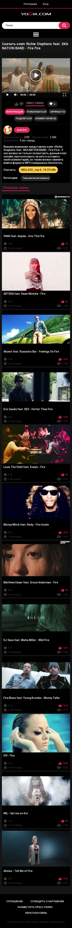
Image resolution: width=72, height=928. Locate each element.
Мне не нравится (21, 104)
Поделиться (24, 118)
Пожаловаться (36, 111)
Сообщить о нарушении (47, 901)
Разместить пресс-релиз (35, 907)
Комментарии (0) (45, 118)
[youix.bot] (7, 129)
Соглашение (14, 901)
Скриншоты (57, 111)
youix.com (24, 922)
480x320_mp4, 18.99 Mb (38, 170)
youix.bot (22, 130)
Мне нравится (16, 104)
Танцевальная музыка (35, 178)
